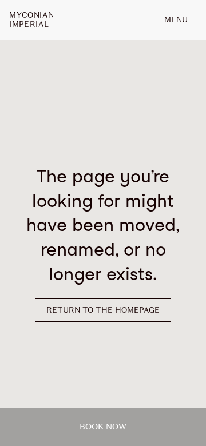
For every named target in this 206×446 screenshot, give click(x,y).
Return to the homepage (103, 310)
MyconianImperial (31, 20)
